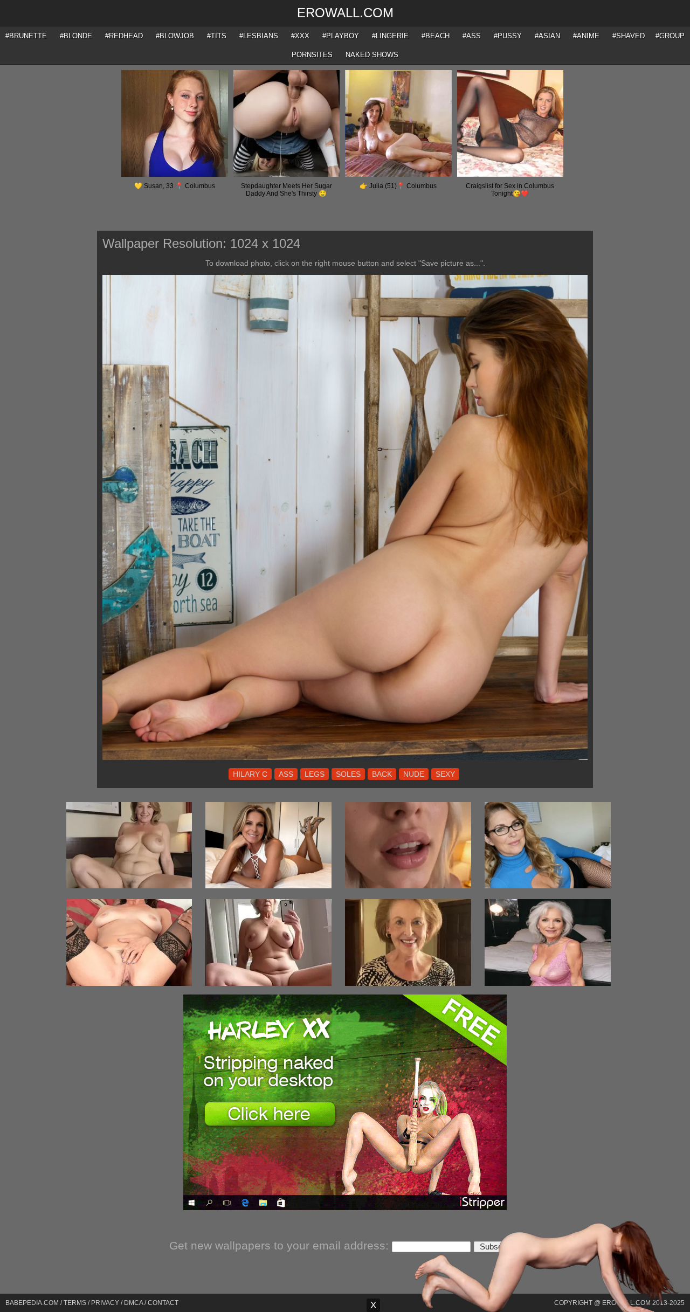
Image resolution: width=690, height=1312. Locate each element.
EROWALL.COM (345, 12)
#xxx (300, 36)
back (382, 774)
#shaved (628, 36)
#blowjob (175, 36)
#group (670, 36)
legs (315, 774)
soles (348, 774)
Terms (75, 1303)
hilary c (250, 774)
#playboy (340, 36)
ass (286, 774)
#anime (586, 36)
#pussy (508, 36)
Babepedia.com (32, 1303)
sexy (445, 774)
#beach (436, 36)
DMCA (133, 1303)
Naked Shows (372, 55)
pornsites (312, 55)
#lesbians (258, 36)
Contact (163, 1303)
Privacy (105, 1303)
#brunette (26, 36)
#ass (472, 36)
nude (413, 774)
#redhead (124, 36)
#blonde (76, 36)
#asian (547, 36)
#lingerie (390, 36)
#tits (216, 36)
